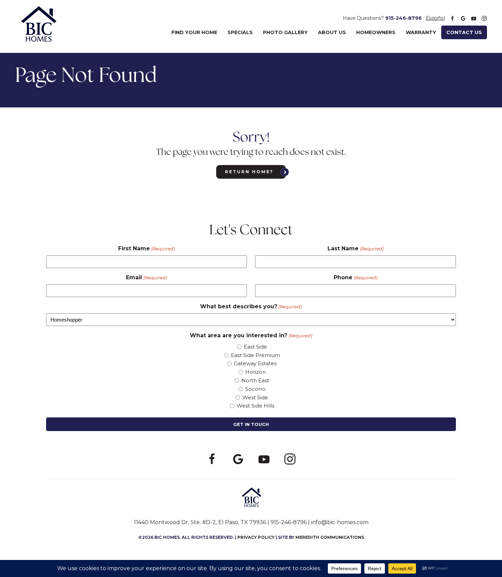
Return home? (249, 171)
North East (255, 380)
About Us (332, 32)
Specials (240, 32)
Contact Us (464, 32)
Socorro (255, 389)
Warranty (421, 32)
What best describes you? (251, 306)
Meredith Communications (329, 537)
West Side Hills (255, 405)
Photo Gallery (285, 32)
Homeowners (375, 32)
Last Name (355, 248)
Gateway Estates (255, 363)
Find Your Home (194, 32)
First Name (146, 248)
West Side (255, 397)
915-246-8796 (403, 18)
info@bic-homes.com (339, 522)
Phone (355, 277)
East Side (255, 346)
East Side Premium (255, 355)
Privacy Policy (256, 537)
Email (146, 277)
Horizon (255, 372)
